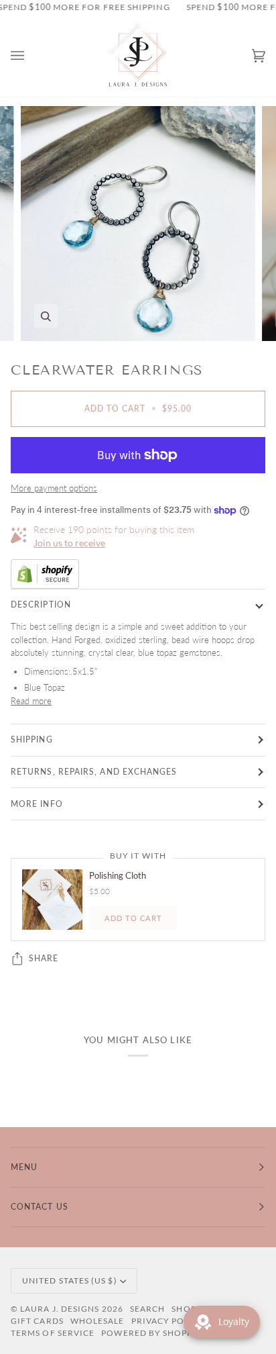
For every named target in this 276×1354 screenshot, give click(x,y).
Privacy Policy (168, 1321)
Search (147, 1309)
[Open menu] (31, 56)
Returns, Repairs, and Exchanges (94, 772)
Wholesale (97, 1321)
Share (43, 958)
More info (37, 804)
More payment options (54, 488)
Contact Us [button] (39, 1207)
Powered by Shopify (151, 1333)
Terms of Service (52, 1333)
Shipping (32, 739)
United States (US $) (69, 1280)
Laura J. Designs (59, 1309)
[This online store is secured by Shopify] (138, 574)
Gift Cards (37, 1321)
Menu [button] (24, 1167)
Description (41, 604)
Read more (31, 700)
